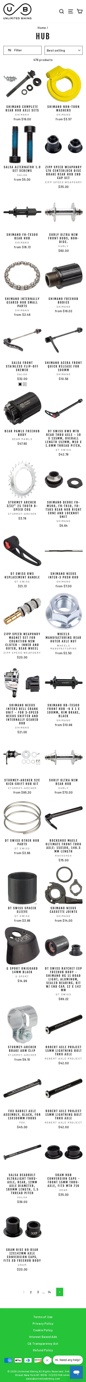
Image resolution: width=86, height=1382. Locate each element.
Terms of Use (43, 1317)
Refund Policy (43, 1350)
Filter (18, 50)
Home (42, 27)
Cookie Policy (43, 1330)
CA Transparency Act (43, 1343)
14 (49, 1292)
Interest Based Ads (43, 1336)
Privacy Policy (43, 1323)
